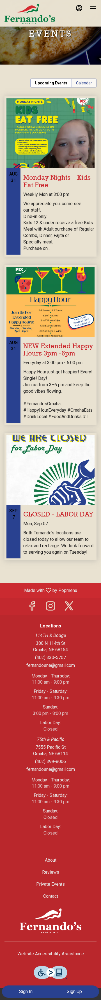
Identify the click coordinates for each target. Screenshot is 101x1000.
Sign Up (74, 991)
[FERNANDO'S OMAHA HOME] (29, 14)
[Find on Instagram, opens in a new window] (50, 608)
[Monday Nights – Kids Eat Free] (50, 180)
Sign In (26, 991)
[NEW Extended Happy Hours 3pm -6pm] (50, 349)
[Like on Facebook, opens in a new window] (32, 608)
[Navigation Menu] (93, 8)
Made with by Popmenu (40, 590)
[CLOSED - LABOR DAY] (50, 501)
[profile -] (79, 8)
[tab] (51, 83)
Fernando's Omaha (50, 920)
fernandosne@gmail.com (50, 665)
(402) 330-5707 (50, 657)
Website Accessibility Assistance (50, 953)
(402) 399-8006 (50, 761)
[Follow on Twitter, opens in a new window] (69, 608)
